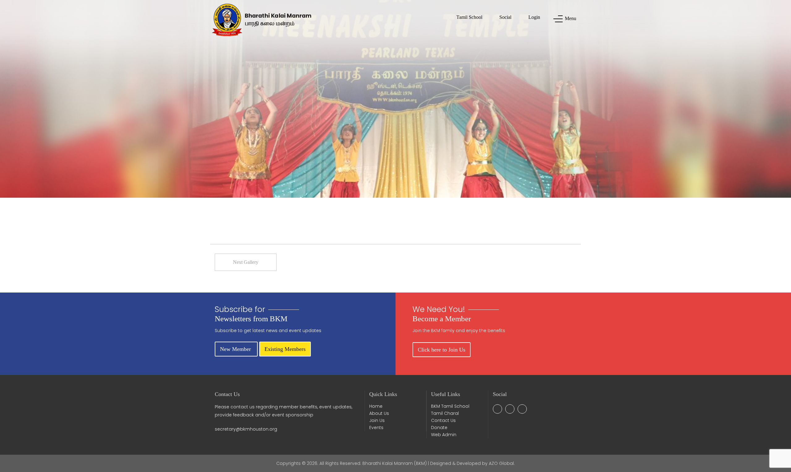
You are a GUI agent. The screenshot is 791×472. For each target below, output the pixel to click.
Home (376, 406)
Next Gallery (245, 262)
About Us (379, 413)
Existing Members (285, 349)
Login (534, 17)
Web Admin (443, 435)
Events (376, 427)
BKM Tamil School (450, 406)
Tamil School (469, 17)
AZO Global (501, 463)
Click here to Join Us (441, 350)
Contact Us (443, 420)
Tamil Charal (445, 413)
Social (505, 17)
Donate (439, 427)
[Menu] (556, 19)
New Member (236, 349)
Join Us (377, 420)
